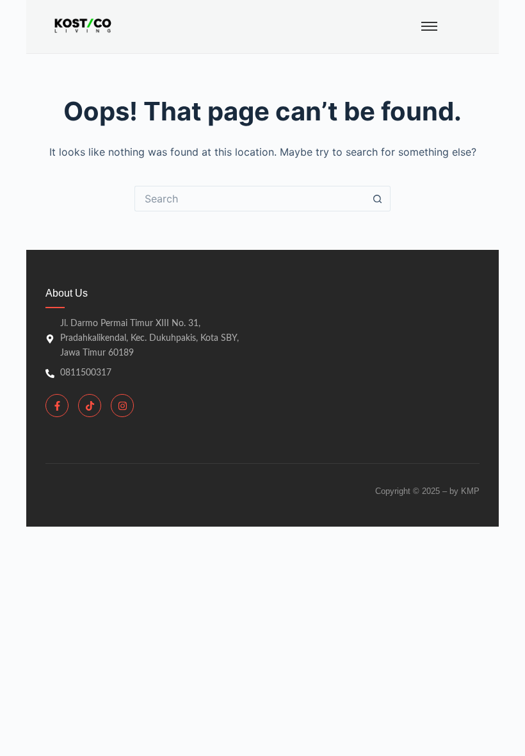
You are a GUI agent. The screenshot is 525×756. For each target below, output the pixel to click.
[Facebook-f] (57, 405)
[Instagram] (122, 405)
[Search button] (378, 198)
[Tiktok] (89, 405)
